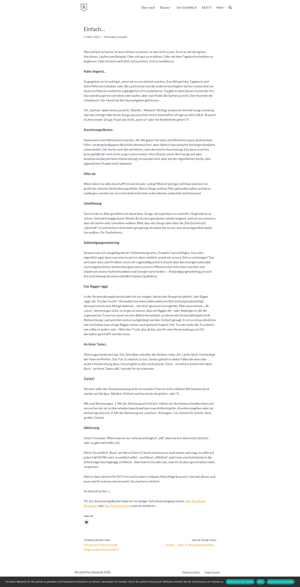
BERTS (206, 7)
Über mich (148, 7)
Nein (260, 581)
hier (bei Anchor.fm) (118, 506)
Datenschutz (191, 572)
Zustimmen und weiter (240, 581)
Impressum (212, 572)
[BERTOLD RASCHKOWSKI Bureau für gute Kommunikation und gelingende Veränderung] (83, 7)
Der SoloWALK (186, 7)
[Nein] (295, 582)
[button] (171, 7)
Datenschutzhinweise (280, 581)
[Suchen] (230, 7)
